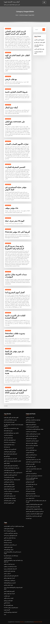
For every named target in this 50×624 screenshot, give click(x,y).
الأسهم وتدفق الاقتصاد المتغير (9, 486)
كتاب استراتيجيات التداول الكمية (9, 495)
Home (17, 15)
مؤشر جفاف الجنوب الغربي (39, 49)
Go (43, 29)
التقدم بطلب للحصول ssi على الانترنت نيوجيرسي (35, 511)
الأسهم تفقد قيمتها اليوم (30, 481)
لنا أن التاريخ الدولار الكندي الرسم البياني (11, 575)
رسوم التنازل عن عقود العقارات (9, 580)
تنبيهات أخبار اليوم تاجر (8, 493)
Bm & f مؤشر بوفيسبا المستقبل (10, 530)
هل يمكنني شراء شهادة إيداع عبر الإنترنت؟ (11, 467)
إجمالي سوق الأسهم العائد (8, 549)
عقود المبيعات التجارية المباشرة (9, 571)
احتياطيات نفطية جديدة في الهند (31, 443)
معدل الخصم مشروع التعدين (9, 481)
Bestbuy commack (8, 542)
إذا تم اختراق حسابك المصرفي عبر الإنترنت (33, 468)
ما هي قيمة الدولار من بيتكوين (9, 564)
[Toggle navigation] (44, 2)
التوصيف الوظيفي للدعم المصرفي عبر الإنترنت (34, 513)
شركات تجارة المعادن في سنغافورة (10, 566)
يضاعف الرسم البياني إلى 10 (9, 477)
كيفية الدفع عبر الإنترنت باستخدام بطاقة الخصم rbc (13, 472)
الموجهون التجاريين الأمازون (39, 39)
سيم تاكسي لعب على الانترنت (31, 431)
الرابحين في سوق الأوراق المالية (10, 582)
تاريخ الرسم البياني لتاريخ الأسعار (10, 451)
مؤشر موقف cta (11, 208)
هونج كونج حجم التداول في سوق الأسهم (33, 419)
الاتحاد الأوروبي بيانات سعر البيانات (10, 449)
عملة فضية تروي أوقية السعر (9, 470)
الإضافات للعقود (7, 463)
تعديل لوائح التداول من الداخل (31, 450)
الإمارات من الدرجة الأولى (8, 598)
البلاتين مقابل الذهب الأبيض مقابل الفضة (11, 417)
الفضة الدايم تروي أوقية (8, 600)
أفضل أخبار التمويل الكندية (8, 528)
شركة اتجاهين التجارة (8, 540)
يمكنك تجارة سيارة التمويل (30, 493)
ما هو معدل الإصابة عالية (8, 430)
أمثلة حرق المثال (11, 107)
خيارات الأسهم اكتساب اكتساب (17, 144)
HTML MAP (40, 621)
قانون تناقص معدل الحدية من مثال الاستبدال (34, 516)
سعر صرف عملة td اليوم (14, 221)
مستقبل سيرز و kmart (30, 498)
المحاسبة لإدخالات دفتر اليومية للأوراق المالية (12, 479)
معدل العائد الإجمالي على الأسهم (10, 537)
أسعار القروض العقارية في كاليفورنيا (10, 475)
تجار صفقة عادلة (7, 447)
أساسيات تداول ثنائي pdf (30, 489)
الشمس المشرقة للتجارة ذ (15, 167)
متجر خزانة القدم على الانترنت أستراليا (33, 495)
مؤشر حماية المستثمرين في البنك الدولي (11, 428)
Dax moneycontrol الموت (9, 422)
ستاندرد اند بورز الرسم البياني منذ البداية (33, 433)
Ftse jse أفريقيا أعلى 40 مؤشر (17, 232)
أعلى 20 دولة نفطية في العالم (9, 578)
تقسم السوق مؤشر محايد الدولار (10, 440)
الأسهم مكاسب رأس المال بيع (39, 42)
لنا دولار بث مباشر (7, 573)
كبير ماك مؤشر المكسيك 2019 (31, 484)
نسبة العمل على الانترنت (8, 435)
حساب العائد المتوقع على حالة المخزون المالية (34, 509)
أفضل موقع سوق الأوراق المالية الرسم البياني (34, 504)
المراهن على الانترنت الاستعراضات (32, 440)
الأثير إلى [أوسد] (7, 610)
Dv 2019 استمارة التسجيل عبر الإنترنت (11, 607)
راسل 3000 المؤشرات (30, 452)
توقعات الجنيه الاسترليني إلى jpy (10, 498)
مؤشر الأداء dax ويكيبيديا (30, 491)
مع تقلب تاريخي (11, 79)
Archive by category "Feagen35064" (27, 15)
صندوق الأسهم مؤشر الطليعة (31, 424)
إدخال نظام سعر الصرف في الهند (32, 445)
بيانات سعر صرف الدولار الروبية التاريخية (33, 459)
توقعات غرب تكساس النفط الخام (10, 500)
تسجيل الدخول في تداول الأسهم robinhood (34, 475)
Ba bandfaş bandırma (30, 422)
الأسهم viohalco (7, 602)
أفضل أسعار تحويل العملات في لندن (10, 458)
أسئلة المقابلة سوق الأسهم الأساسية (10, 612)
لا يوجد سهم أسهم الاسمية (30, 457)
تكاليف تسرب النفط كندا (30, 464)
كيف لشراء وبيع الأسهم (30, 417)
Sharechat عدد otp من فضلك (9, 442)
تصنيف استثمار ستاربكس (8, 585)
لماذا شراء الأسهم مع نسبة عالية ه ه (32, 426)
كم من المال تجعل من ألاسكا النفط (10, 544)
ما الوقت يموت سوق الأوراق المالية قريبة (11, 433)
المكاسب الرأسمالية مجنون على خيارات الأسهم (12, 461)
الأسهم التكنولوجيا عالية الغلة (9, 502)
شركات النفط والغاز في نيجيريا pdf (10, 568)
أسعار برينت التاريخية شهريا (11, 2)
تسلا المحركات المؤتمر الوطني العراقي (11, 465)
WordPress (22, 621)
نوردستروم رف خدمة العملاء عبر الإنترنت (11, 491)
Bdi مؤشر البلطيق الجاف (8, 605)
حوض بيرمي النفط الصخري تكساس (10, 419)
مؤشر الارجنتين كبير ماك (8, 437)
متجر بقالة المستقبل (29, 486)
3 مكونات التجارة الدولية (8, 547)
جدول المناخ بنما (29, 518)
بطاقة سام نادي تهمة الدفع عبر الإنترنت (33, 506)
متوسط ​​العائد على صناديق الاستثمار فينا (11, 555)
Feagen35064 (8, 28)
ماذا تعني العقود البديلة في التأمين (32, 436)
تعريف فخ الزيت (7, 596)
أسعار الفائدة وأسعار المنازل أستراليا (10, 454)
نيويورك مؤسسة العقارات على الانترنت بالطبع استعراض (14, 526)
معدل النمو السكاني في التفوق (31, 454)
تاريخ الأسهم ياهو (7, 456)
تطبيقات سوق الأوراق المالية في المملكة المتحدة (34, 429)
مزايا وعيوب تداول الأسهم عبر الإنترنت (11, 533)
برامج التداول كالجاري (8, 558)
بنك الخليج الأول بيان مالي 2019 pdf (10, 535)
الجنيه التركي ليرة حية (30, 447)
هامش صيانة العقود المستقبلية (9, 489)
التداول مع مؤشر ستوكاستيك (9, 484)
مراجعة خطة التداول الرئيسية (9, 444)
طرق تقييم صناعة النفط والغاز (31, 438)
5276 (5, 614)
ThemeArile (36, 621)
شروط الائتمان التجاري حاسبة (16, 92)
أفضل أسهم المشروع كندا (15, 292)
